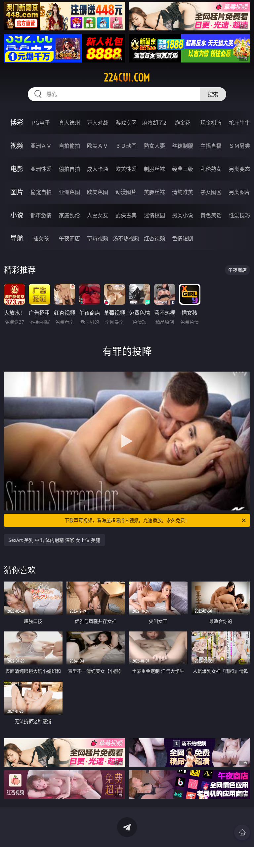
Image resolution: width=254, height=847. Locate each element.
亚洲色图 (69, 192)
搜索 (213, 94)
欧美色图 (97, 192)
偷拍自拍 (69, 169)
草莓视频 (97, 238)
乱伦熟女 (211, 169)
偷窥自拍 (41, 192)
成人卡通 (97, 169)
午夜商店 (69, 238)
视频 (16, 145)
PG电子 (41, 122)
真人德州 (69, 122)
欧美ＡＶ (97, 145)
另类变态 (239, 169)
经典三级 (182, 169)
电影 (16, 168)
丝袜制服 (182, 145)
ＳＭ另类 (239, 145)
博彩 (16, 122)
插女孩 (41, 238)
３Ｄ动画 (126, 145)
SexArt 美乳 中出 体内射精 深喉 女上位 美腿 (54, 540)
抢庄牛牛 (239, 122)
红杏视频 (154, 238)
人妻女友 (97, 215)
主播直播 (211, 145)
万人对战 (97, 122)
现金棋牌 (211, 122)
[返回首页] (242, 832)
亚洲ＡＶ (41, 145)
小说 (16, 215)
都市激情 (41, 215)
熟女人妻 (154, 145)
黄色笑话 (211, 215)
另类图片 (239, 192)
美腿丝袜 (154, 192)
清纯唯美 (182, 192)
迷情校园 (154, 215)
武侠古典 (126, 215)
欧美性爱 (126, 169)
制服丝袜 (154, 169)
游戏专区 (126, 122)
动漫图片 (126, 192)
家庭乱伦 (69, 215)
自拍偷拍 (69, 145)
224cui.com (127, 77)
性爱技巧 (239, 215)
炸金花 (182, 122)
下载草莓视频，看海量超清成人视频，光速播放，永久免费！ (127, 520)
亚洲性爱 (41, 169)
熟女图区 (211, 192)
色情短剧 (182, 238)
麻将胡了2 (154, 122)
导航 (16, 238)
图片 (16, 191)
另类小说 (182, 215)
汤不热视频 (126, 238)
